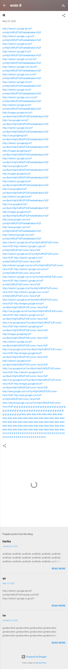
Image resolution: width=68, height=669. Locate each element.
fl (3, 433)
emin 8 (16, 5)
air (4, 578)
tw (4, 615)
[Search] (63, 6)
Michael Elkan (41, 663)
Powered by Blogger (36, 656)
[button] (63, 16)
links (24, 414)
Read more (58, 568)
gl (15, 406)
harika (7, 541)
